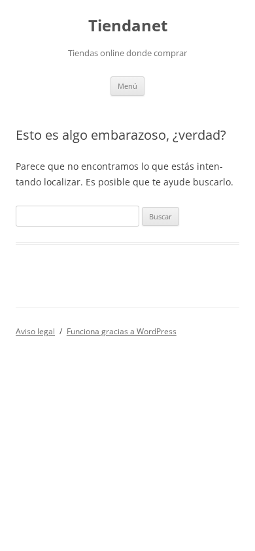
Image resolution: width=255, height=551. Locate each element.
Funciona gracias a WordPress (122, 331)
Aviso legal (35, 331)
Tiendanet (127, 26)
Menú (127, 86)
